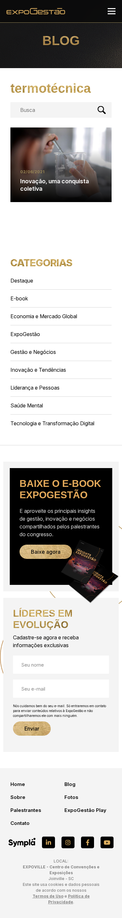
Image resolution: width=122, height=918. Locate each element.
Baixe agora (46, 552)
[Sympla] (21, 842)
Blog (69, 784)
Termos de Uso (48, 896)
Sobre (17, 797)
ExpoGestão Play (85, 810)
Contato (20, 823)
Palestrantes (25, 810)
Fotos (71, 797)
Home (17, 784)
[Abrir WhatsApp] (105, 902)
